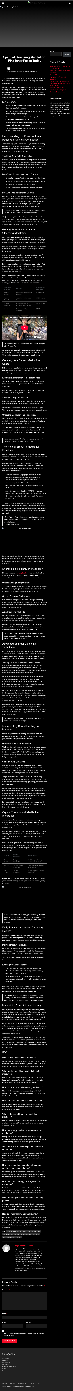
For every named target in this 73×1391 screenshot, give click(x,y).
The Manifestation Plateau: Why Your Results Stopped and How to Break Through (60, 83)
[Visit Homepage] (36, 2)
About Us (4, 1383)
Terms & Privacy (22, 1383)
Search (52, 51)
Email (4, 1322)
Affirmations (5, 1358)
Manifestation (6, 1362)
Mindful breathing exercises (31, 1231)
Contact (12, 1383)
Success (4, 1371)
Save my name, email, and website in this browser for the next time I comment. (24, 1334)
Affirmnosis (9, 1386)
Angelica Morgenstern (15, 71)
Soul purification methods (11, 1234)
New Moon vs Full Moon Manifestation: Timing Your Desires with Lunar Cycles (58, 90)
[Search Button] (70, 3)
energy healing (22, 573)
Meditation (5, 1364)
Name (4, 1314)
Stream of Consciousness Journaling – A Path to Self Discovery (58, 77)
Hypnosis (5, 1360)
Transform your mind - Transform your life (23, 1386)
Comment (6, 1290)
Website (28, 1322)
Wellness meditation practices (12, 1237)
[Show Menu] (3, 3)
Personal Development (30, 71)
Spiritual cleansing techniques (30, 1234)
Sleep (4, 1369)
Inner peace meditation (14, 1231)
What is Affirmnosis (34, 1383)
